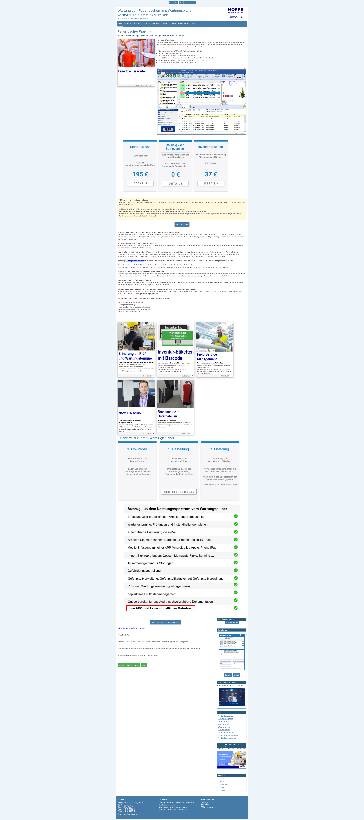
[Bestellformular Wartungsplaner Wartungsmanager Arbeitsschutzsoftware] (232, 670)
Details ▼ (146, 23)
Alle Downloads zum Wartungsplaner (165, 622)
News (143, 665)
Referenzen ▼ (183, 23)
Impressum (204, 802)
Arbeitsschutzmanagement (227, 738)
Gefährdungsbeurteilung (226, 732)
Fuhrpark (222, 778)
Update (173, 24)
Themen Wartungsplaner (209, 807)
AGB (202, 806)
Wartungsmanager (224, 724)
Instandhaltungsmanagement (228, 735)
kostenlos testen (190, 3)
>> (205, 24)
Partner (137, 665)
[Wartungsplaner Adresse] (131, 812)
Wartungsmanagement (225, 719)
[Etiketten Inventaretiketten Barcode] (210, 192)
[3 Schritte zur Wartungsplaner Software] (179, 500)
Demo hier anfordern (143, 85)
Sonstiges (223, 790)
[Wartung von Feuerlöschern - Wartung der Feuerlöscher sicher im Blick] (201, 134)
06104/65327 (173, 3)
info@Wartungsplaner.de (131, 814)
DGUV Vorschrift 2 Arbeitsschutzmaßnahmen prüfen (135, 362)
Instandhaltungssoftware (226, 721)
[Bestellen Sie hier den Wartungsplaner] (136, 77)
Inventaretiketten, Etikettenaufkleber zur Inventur (174, 363)
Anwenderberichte (232, 622)
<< (200, 24)
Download (137, 24)
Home (120, 24)
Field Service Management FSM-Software (210, 363)
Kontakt (236, 675)
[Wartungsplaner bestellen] (231, 768)
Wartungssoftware (224, 730)
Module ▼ (156, 23)
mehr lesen (146, 376)
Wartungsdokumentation (135, 261)
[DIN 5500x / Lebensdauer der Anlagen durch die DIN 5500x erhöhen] (136, 418)
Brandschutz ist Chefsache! (167, 420)
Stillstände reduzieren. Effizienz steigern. (131, 628)
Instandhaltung (224, 784)
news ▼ (194, 23)
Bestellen (128, 24)
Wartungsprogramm (224, 727)
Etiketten (165, 24)
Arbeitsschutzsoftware (225, 716)
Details (129, 665)
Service (222, 787)
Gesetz (222, 781)
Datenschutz (205, 804)
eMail (181, 3)
